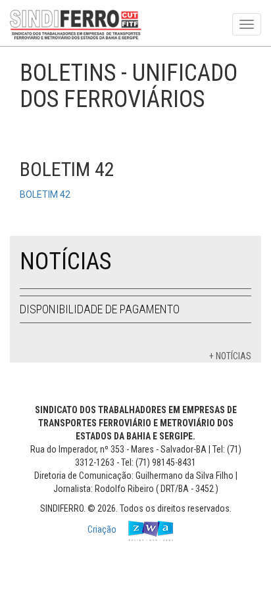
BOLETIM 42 (45, 194)
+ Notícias (230, 356)
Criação (102, 529)
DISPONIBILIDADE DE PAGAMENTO (100, 309)
